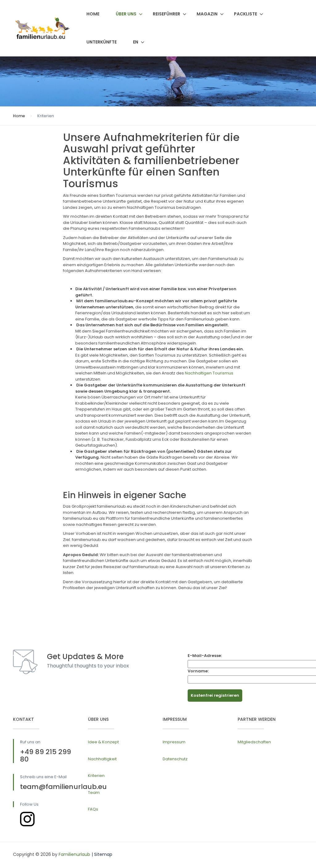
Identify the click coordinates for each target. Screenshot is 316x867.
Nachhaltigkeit (102, 759)
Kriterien (96, 775)
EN (135, 42)
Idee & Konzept (103, 742)
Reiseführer (166, 14)
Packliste (245, 14)
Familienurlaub (74, 854)
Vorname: (198, 671)
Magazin (207, 14)
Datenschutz (175, 759)
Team (94, 792)
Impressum (174, 742)
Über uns (126, 14)
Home (92, 14)
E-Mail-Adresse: (205, 656)
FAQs (93, 809)
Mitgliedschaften (254, 742)
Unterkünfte (101, 42)
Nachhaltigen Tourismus (209, 373)
